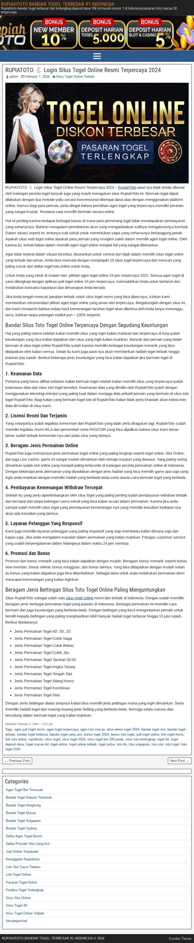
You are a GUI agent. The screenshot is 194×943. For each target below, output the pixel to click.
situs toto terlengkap (140, 739)
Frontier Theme (180, 938)
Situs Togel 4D (16, 905)
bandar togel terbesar (32, 734)
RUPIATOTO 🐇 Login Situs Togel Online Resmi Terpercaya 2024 (83, 70)
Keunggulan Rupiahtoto (23, 859)
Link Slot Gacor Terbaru (23, 867)
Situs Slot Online (18, 898)
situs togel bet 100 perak (105, 739)
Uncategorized (16, 921)
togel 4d (163, 739)
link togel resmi (172, 734)
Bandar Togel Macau (21, 813)
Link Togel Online (18, 874)
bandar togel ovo (153, 729)
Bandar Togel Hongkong (23, 805)
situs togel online (79, 598)
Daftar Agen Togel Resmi (24, 836)
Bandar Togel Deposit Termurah (29, 797)
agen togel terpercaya (62, 729)
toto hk (122, 744)
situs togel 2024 (73, 739)
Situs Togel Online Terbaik (75, 76)
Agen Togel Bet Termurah (24, 790)
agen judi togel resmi (29, 729)
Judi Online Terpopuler (22, 851)
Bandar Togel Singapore (23, 821)
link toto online (16, 739)
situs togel (52, 739)
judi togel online (147, 734)
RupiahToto (127, 187)
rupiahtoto (36, 739)
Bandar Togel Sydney (21, 828)
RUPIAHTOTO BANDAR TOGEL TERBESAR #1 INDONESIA (57, 4)
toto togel (172, 744)
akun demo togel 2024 (123, 729)
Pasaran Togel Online (21, 882)
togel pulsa (107, 744)
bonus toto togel (122, 734)
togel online (59, 744)
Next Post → (179, 761)
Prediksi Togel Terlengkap (24, 890)
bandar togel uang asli (66, 734)
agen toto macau (92, 729)
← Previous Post (17, 761)
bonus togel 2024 (96, 734)
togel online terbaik (83, 744)
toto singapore (139, 744)
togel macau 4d (37, 744)
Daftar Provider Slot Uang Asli (28, 844)
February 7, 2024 (37, 76)
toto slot (157, 744)
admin (13, 76)
